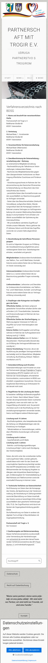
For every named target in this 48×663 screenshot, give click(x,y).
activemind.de (15, 539)
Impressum (32, 660)
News (19, 78)
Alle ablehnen (14, 650)
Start (8, 78)
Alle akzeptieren (32, 650)
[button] (12, 574)
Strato (8, 215)
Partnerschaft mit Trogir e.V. (24, 37)
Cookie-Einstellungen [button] (23, 655)
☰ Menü (39, 78)
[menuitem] (8, 78)
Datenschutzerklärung (19, 660)
